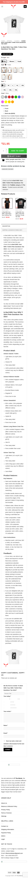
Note (2, 127)
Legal (3, 839)
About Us (4, 803)
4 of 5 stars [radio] (7, 704)
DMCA (3, 836)
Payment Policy (6, 833)
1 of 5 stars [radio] (6, 699)
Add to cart (17, 151)
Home (3, 41)
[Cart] (25, 6)
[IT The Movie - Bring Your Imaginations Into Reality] (13, 6)
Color (3, 93)
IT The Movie (18, 778)
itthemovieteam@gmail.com (14, 853)
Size (2, 81)
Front (6, 108)
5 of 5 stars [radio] (7, 707)
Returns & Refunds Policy (9, 806)
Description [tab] (6, 226)
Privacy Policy (5, 809)
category (15, 185)
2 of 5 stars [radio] (14, 699)
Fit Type (3, 57)
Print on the (4, 105)
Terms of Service (6, 813)
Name (6, 725)
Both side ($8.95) (10, 113)
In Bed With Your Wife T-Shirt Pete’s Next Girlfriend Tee (6, 213)
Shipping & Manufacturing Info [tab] (12, 230)
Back (6, 111)
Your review (7, 711)
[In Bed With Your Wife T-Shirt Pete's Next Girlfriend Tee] (7, 203)
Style (3, 64)
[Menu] (2, 6)
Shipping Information (7, 829)
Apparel (9, 41)
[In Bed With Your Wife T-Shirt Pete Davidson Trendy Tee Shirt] (21, 203)
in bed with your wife (7, 169)
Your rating (7, 696)
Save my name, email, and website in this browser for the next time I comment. (14, 743)
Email (6, 733)
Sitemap (3, 816)
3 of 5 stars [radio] (7, 701)
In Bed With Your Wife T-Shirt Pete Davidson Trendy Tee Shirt (20, 214)
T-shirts (16, 41)
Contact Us (4, 826)
